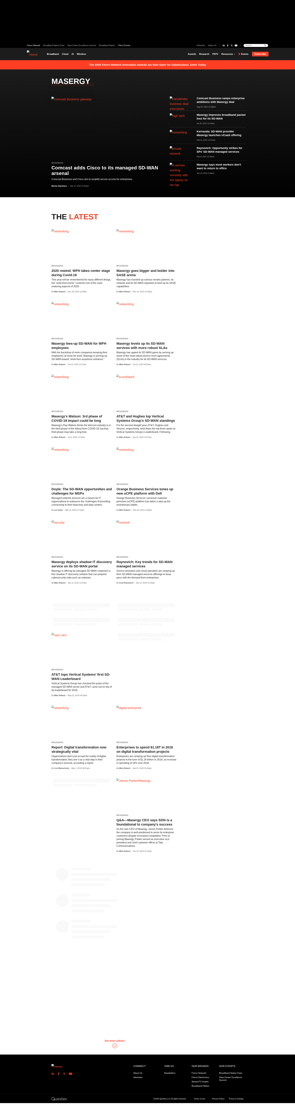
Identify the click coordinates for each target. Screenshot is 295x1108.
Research (204, 54)
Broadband (53, 54)
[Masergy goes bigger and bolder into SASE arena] (125, 231)
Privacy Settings (236, 1099)
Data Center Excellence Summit (81, 45)
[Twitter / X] (232, 45)
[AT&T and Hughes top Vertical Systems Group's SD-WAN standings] (125, 376)
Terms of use (199, 1099)
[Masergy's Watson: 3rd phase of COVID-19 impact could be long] (60, 376)
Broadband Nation (107, 45)
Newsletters (169, 1073)
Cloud (65, 54)
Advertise (201, 45)
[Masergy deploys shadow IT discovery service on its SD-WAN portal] (58, 522)
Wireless (81, 54)
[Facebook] (228, 45)
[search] (265, 45)
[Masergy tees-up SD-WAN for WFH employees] (60, 304)
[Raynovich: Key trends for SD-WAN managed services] (123, 522)
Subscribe (260, 54)
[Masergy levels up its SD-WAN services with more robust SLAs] (125, 304)
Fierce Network (33, 45)
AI (72, 54)
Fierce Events (124, 45)
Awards (192, 54)
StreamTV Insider (200, 1081)
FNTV (215, 54)
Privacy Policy (218, 1099)
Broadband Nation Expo (53, 45)
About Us (212, 45)
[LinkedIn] (224, 45)
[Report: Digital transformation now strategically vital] (60, 707)
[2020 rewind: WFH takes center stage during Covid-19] (60, 231)
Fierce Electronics (200, 1077)
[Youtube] (236, 45)
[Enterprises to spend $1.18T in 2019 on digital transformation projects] (128, 707)
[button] (115, 1044)
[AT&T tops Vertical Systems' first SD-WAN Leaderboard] (59, 635)
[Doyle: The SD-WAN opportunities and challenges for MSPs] (60, 449)
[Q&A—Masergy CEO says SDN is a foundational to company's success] (133, 780)
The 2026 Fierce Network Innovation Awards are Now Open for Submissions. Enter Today (147, 64)
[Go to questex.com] (59, 1099)
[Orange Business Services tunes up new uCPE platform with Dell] (125, 449)
